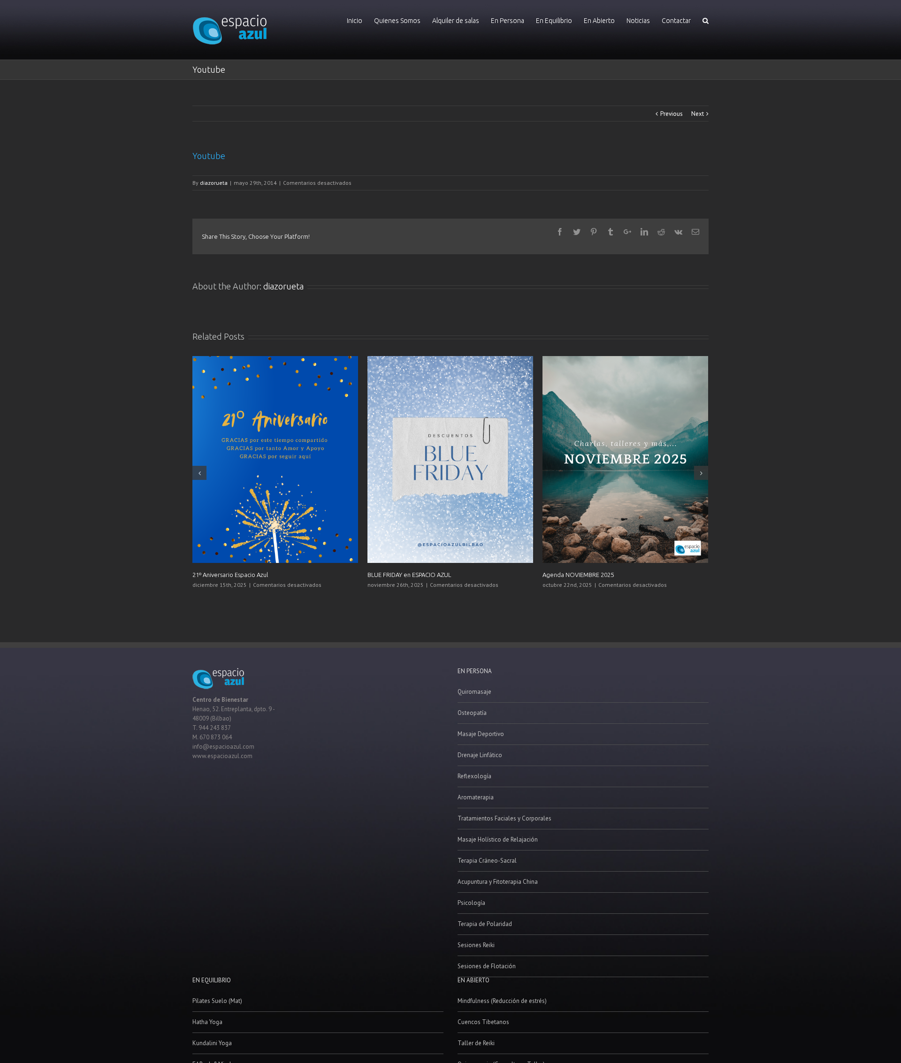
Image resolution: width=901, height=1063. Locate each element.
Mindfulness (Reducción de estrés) (502, 1001)
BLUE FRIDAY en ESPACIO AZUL (409, 574)
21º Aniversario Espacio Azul (230, 574)
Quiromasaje (474, 692)
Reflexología (474, 776)
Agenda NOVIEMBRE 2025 (578, 574)
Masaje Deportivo (481, 734)
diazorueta (214, 182)
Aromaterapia (476, 797)
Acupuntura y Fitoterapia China (498, 882)
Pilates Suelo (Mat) (217, 1001)
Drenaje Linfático (480, 755)
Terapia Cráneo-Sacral (487, 861)
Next (697, 114)
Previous (671, 114)
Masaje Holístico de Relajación (498, 839)
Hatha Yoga (207, 1022)
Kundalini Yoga (212, 1043)
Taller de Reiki (476, 1043)
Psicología (471, 903)
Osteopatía (472, 713)
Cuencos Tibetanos (483, 1022)
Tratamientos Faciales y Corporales (504, 818)
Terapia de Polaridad (485, 924)
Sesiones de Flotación (487, 966)
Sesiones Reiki (476, 945)
